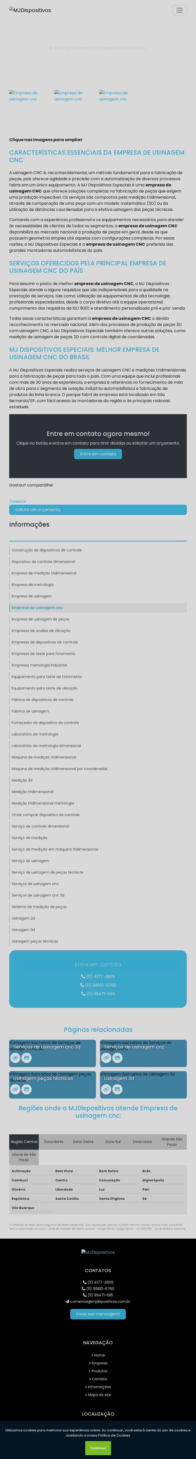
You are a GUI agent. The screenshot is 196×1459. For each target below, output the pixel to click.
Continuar (98, 1448)
